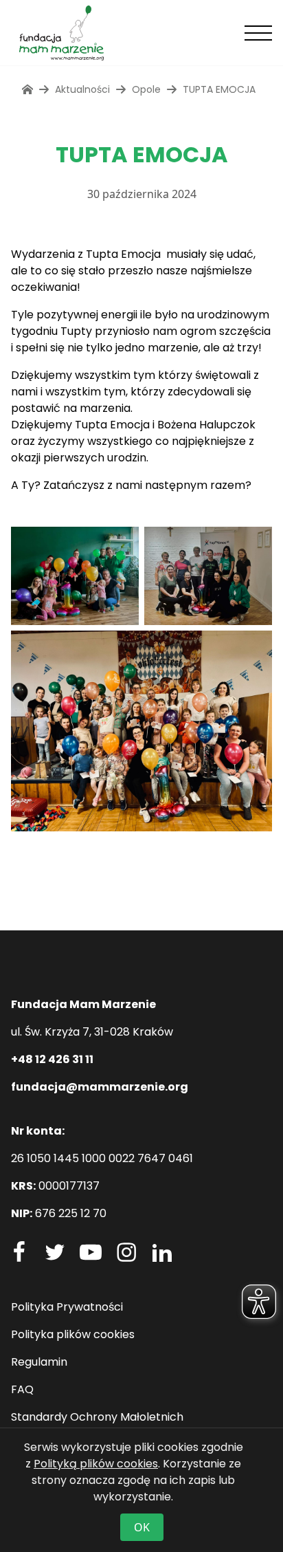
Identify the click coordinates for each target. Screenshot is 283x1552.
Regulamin (39, 1362)
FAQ (22, 1389)
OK (142, 1527)
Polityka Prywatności (67, 1307)
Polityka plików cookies (73, 1334)
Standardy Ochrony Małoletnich (97, 1417)
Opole (146, 89)
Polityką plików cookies (96, 1464)
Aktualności (82, 89)
